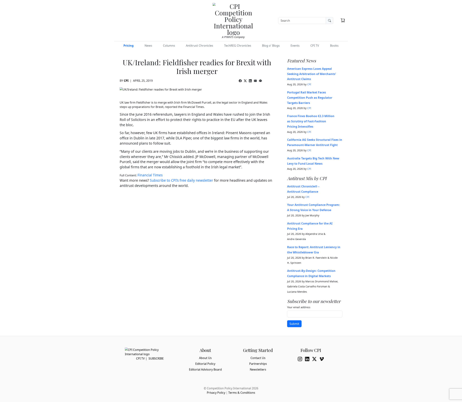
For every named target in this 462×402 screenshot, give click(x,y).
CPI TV (314, 46)
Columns (169, 46)
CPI (126, 81)
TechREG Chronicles (237, 46)
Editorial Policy (205, 364)
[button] (343, 20)
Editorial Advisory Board (205, 369)
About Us (205, 358)
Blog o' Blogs (271, 46)
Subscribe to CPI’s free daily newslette (181, 180)
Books (334, 46)
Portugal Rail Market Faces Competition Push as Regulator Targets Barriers (309, 97)
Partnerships (258, 364)
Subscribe (156, 358)
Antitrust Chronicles (199, 46)
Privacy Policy (216, 393)
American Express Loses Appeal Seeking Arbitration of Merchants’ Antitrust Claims (311, 74)
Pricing (128, 46)
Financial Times (150, 175)
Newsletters (258, 369)
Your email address (298, 307)
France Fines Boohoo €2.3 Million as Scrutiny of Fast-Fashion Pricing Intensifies (310, 121)
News (148, 46)
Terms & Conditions (241, 393)
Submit (294, 324)
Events (295, 46)
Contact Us (257, 358)
